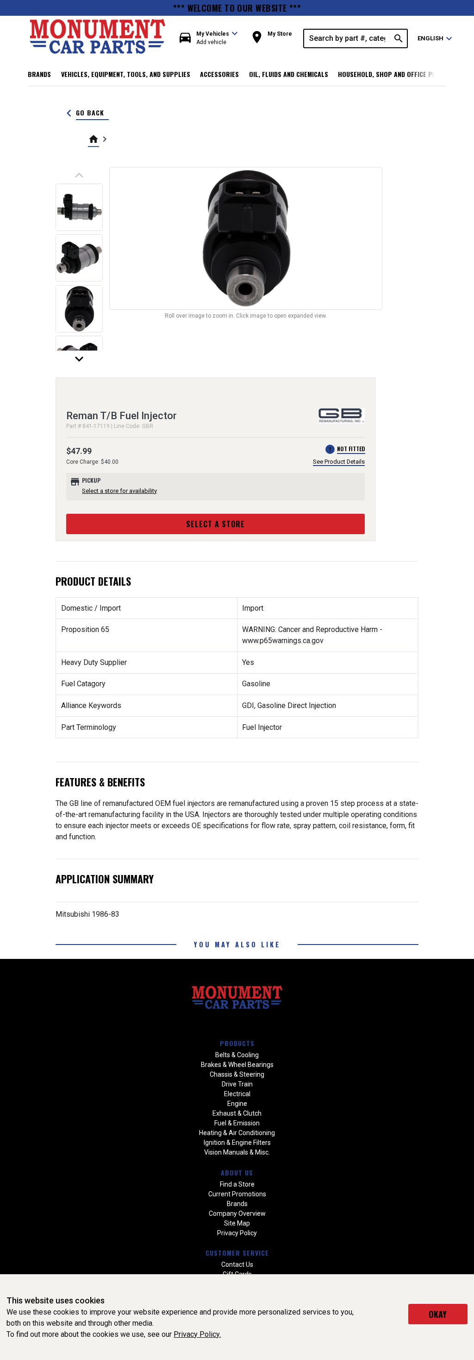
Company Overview (237, 1213)
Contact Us (237, 1264)
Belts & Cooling (237, 1055)
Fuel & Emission (237, 1123)
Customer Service (237, 1253)
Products (237, 1043)
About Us (237, 1172)
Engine (237, 1103)
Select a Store (215, 524)
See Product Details (339, 461)
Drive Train (237, 1084)
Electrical (237, 1094)
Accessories (219, 74)
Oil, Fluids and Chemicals (288, 74)
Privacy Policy (237, 1233)
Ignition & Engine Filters (237, 1142)
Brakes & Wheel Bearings (237, 1064)
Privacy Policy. (197, 1334)
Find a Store (237, 1184)
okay (438, 1314)
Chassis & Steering (237, 1074)
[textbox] (347, 38)
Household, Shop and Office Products (398, 74)
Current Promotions (237, 1194)
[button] (208, 38)
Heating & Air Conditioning (237, 1133)
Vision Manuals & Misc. (237, 1152)
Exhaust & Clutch (237, 1113)
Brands (39, 74)
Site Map (237, 1223)
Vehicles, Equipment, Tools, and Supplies (125, 74)
